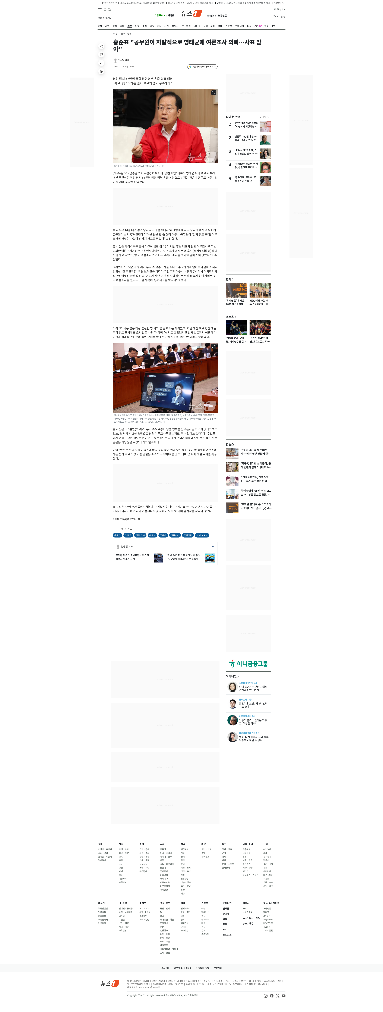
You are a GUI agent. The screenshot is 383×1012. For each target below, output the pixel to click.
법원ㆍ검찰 (124, 853)
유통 (265, 868)
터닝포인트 (268, 923)
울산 (183, 890)
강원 (183, 864)
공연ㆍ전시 (165, 908)
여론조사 (175, 535)
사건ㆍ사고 (124, 849)
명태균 (128, 535)
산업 (265, 844)
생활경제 (267, 871)
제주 (183, 893)
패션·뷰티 (267, 875)
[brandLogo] (191, 13)
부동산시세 (103, 919)
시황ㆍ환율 (248, 868)
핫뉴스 (230, 444)
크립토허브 (160, 15)
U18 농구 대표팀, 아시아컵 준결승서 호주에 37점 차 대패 (209, 2)
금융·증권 (248, 844)
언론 (162, 927)
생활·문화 (165, 903)
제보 (283, 9)
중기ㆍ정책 (268, 864)
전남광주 (185, 878)
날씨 (121, 871)
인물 (121, 875)
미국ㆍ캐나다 (166, 853)
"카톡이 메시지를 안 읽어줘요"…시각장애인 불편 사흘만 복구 (267, 2)
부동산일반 (103, 908)
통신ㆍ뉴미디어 (126, 912)
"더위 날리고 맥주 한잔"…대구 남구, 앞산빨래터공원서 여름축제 (184, 557)
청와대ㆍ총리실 (105, 849)
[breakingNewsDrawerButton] (105, 9)
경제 (141, 844)
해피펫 (171, 15)
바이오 (142, 903)
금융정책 (246, 853)
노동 (121, 864)
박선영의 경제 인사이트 (249, 733)
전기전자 (267, 856)
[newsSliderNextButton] (268, 117)
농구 (203, 927)
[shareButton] (101, 46)
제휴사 (246, 903)
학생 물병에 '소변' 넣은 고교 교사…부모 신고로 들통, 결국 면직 (256, 494)
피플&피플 (165, 882)
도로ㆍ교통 (165, 941)
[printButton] (101, 71)
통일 (203, 853)
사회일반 (123, 882)
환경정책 (143, 871)
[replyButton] (101, 54)
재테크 (246, 871)
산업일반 (267, 849)
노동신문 (222, 15)
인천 (183, 860)
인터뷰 (184, 927)
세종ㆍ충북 (186, 868)
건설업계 (102, 923)
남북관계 (226, 868)
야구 (203, 908)
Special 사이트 (271, 903)
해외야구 (205, 912)
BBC (245, 908)
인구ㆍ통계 (144, 860)
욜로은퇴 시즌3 (245, 699)
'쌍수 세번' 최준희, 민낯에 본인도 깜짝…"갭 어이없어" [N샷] (246, 154)
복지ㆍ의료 (144, 908)
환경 (121, 868)
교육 (121, 856)
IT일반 (122, 919)
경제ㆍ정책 (144, 849)
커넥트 (277, 9)
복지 (121, 860)
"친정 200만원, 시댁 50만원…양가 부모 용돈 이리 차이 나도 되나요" (255, 481)
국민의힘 (188, 535)
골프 (203, 930)
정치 (100, 844)
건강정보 (164, 930)
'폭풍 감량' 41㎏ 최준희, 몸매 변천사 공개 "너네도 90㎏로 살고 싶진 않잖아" (256, 467)
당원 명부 (140, 535)
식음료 (266, 878)
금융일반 (246, 849)
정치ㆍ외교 (227, 849)
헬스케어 (143, 916)
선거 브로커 (202, 535)
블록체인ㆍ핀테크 (250, 875)
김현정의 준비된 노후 (248, 682)
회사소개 (165, 968)
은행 (245, 856)
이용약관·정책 (202, 968)
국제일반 (164, 890)
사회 (121, 844)
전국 (115, 34)
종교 (162, 916)
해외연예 (185, 923)
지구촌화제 (165, 886)
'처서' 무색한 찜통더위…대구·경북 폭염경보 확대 (155, 2)
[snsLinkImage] (266, 995)
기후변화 (164, 875)
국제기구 (164, 878)
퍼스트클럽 (268, 930)
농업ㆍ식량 (144, 868)
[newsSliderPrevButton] (260, 117)
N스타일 (184, 930)
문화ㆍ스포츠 (228, 864)
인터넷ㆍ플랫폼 (126, 908)
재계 (265, 853)
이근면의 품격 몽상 (247, 716)
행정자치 (185, 849)
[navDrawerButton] (100, 9)
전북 (183, 875)
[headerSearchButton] (109, 9)
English (211, 15)
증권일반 (246, 864)
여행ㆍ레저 (165, 934)
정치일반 (102, 860)
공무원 (163, 535)
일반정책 (102, 912)
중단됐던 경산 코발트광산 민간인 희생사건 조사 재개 (132, 557)
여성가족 (123, 878)
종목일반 (205, 934)
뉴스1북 (266, 927)
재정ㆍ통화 (144, 853)
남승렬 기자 (123, 60)
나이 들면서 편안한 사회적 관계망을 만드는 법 (253, 688)
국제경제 (164, 871)
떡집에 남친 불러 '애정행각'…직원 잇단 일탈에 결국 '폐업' (255, 454)
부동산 (101, 903)
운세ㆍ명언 (165, 938)
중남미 (163, 868)
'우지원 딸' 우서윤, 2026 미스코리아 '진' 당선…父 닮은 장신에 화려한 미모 (256, 508)
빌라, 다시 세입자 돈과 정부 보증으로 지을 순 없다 (254, 738)
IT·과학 (123, 903)
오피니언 (231, 676)
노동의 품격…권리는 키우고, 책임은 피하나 (253, 722)
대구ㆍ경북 (186, 882)
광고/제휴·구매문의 (183, 968)
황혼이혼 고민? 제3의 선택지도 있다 (253, 705)
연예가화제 (185, 908)
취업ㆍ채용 (268, 886)
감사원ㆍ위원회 (105, 856)
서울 (183, 853)
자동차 (266, 860)
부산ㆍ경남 (186, 886)
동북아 (163, 849)
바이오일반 (144, 919)
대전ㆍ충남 (186, 871)
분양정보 (102, 916)
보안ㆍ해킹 (124, 923)
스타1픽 (266, 916)
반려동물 (164, 945)
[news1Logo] (110, 983)
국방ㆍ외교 (206, 849)
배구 (203, 923)
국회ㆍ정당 (103, 853)
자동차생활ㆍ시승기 (169, 949)
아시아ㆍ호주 (166, 856)
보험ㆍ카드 (248, 860)
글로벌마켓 (247, 912)
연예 (228, 279)
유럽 (162, 860)
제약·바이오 (144, 912)
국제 (162, 844)
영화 (183, 916)
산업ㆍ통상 (144, 856)
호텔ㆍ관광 (268, 882)
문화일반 (164, 923)
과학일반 (123, 930)
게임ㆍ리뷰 (124, 927)
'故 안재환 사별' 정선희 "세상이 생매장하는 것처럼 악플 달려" (246, 126)
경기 (183, 856)
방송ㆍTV (185, 912)
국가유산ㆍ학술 (167, 919)
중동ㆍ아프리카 (167, 864)
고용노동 (143, 864)
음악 (183, 919)
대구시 (152, 535)
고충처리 (218, 968)
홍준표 (117, 535)
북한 (224, 844)
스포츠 (230, 317)
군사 (224, 853)
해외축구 (205, 919)
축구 (203, 916)
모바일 (122, 916)
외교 (203, 844)
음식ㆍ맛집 (165, 952)
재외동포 (205, 856)
